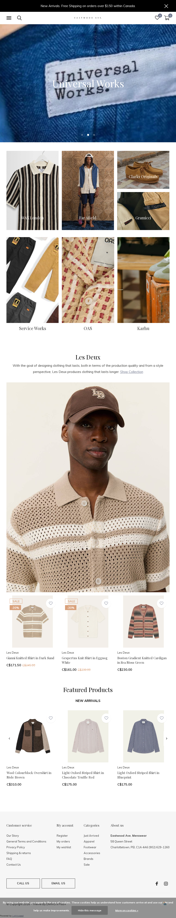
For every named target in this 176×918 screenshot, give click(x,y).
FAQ (9, 858)
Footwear (90, 847)
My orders (63, 841)
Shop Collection (131, 372)
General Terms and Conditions (26, 841)
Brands (88, 858)
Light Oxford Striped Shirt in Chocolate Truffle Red (83, 775)
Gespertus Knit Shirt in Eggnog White (85, 660)
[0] (167, 17)
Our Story (12, 835)
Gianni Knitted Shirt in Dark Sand (30, 658)
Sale (87, 864)
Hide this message (89, 910)
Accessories (92, 853)
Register (62, 835)
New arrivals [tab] (88, 701)
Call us (23, 883)
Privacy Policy (15, 847)
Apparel (89, 841)
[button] (9, 18)
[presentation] (9, 738)
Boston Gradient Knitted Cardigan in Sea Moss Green (142, 660)
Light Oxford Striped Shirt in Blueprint (138, 775)
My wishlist (64, 847)
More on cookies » (126, 910)
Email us (58, 883)
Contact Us (13, 864)
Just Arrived (91, 835)
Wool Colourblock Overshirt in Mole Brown (29, 775)
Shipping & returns (18, 853)
